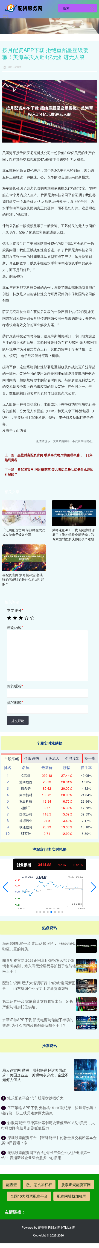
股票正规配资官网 (76, 1184)
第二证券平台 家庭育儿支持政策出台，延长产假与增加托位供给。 (37, 1004)
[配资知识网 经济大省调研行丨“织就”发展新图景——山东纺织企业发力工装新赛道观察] (86, 986)
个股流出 (72, 758)
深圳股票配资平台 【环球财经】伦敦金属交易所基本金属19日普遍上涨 (49, 1140)
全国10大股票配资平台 (29, 1196)
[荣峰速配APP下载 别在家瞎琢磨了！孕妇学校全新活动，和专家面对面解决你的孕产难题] (74, 512)
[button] (5, 887)
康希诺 (26, 788)
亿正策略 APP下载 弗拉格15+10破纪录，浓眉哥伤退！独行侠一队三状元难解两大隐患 (49, 1110)
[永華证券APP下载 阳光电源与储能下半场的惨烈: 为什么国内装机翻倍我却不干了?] (86, 1022)
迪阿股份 (25, 782)
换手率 (90, 758)
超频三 (26, 807)
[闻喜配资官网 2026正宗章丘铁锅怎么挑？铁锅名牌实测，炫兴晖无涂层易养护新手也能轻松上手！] (86, 966)
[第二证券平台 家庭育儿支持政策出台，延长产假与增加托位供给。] (86, 1004)
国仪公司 (25, 814)
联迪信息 (25, 827)
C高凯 (25, 775)
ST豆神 (25, 833)
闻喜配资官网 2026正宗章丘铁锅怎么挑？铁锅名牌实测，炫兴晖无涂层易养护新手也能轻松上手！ (39, 966)
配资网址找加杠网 (71, 1196)
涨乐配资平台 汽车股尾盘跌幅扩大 (35, 1098)
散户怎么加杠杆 (39, 1184)
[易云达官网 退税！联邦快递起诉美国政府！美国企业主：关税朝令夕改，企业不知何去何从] (85, 1075)
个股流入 (52, 758)
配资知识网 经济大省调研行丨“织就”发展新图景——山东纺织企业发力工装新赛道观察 (39, 985)
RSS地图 (54, 1227)
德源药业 (25, 820)
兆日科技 (25, 801)
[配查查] (24, 7)
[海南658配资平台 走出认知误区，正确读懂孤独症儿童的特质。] (86, 946)
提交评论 (17, 720)
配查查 (11, 1184)
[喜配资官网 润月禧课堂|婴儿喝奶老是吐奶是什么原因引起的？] (24, 557)
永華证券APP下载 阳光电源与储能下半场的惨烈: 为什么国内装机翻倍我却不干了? (37, 1022)
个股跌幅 (31, 758)
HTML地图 (68, 1227)
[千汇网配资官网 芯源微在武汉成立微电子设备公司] (24, 512)
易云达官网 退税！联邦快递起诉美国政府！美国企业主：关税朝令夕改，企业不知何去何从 (35, 1074)
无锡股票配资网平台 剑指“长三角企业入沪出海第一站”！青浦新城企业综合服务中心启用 (45, 1155)
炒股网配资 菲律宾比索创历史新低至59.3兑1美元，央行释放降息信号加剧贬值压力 (48, 1125)
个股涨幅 (11, 758)
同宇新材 (25, 794)
